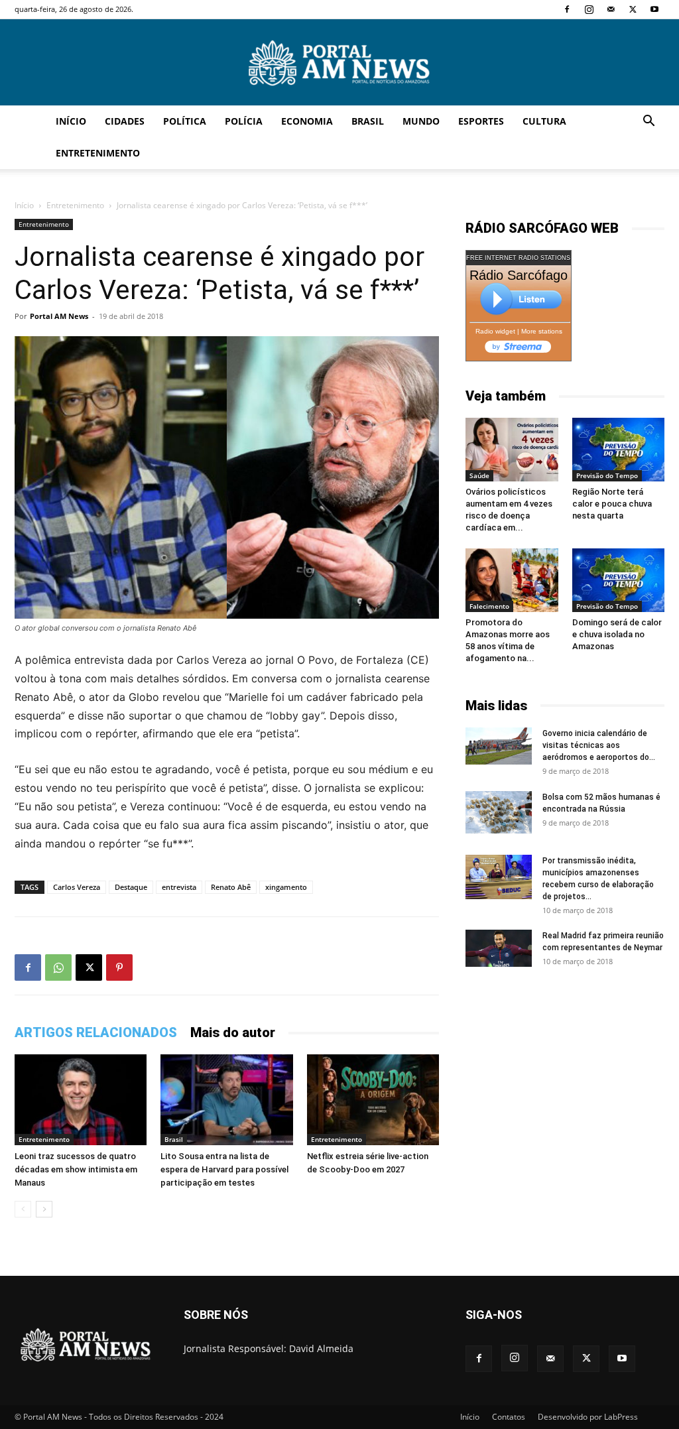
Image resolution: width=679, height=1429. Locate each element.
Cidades (125, 121)
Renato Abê (231, 887)
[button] (648, 122)
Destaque (131, 887)
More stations (541, 331)
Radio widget (495, 331)
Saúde (479, 475)
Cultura (544, 121)
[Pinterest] (119, 967)
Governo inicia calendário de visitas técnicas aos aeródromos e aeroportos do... (598, 745)
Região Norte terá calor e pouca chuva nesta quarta (612, 504)
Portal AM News (59, 316)
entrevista (179, 887)
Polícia (244, 121)
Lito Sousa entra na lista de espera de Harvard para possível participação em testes (224, 1169)
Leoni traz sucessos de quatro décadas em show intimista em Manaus (76, 1169)
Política (184, 121)
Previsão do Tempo (607, 475)
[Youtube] (654, 9)
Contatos (508, 1416)
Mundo (421, 121)
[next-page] (44, 1209)
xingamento (286, 887)
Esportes (481, 121)
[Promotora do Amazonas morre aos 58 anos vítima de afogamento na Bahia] (511, 580)
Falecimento (489, 606)
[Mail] (611, 9)
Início (71, 121)
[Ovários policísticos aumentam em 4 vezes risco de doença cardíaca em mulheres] (511, 449)
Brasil (367, 121)
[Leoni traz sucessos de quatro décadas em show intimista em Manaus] (81, 1099)
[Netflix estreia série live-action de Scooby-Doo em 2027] (373, 1099)
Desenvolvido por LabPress (588, 1416)
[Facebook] (567, 9)
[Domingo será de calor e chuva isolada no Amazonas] (618, 580)
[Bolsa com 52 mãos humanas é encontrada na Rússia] (498, 812)
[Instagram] (589, 9)
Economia (307, 121)
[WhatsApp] (58, 967)
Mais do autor (232, 1032)
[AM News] (339, 63)
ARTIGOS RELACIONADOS (96, 1032)
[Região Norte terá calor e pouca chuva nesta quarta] (618, 449)
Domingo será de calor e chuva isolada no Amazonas (617, 634)
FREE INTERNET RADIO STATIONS (518, 258)
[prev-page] (23, 1209)
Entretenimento (98, 153)
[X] (633, 9)
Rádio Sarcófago (518, 275)
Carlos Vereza (76, 887)
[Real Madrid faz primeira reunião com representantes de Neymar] (498, 948)
